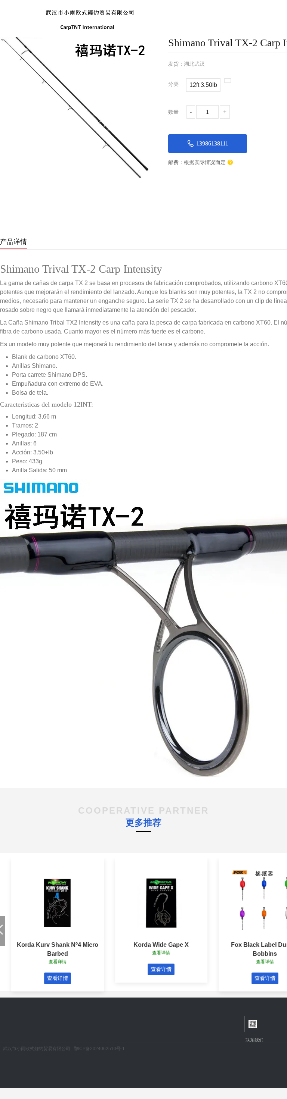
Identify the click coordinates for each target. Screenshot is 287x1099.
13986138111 (212, 143)
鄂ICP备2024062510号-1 (99, 1048)
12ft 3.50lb (203, 85)
